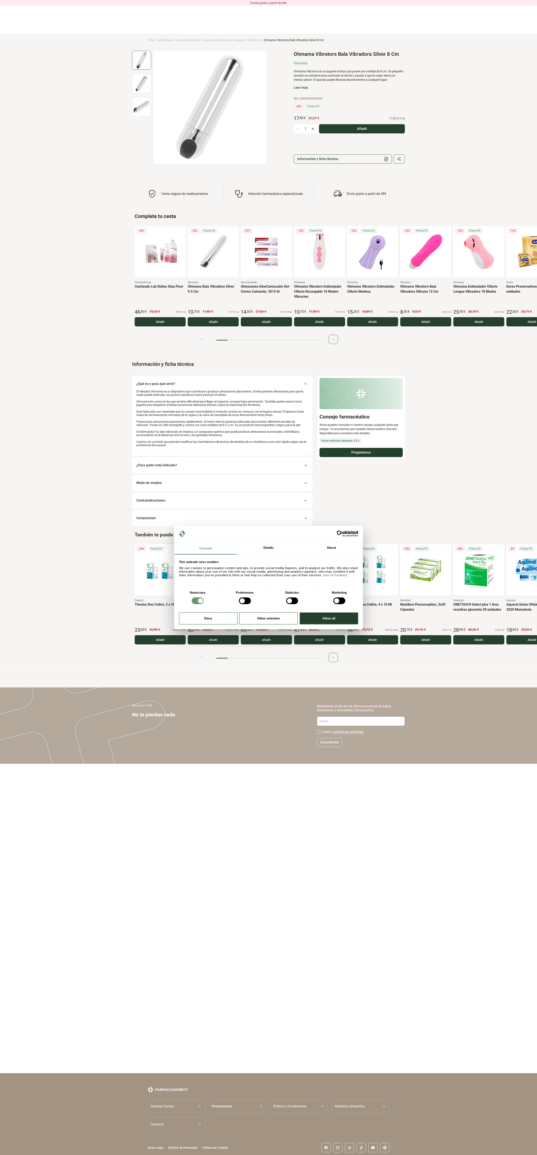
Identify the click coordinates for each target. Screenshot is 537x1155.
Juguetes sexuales (188, 40)
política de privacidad (349, 732)
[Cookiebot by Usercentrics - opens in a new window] (340, 534)
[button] (237, 1106)
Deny (208, 618)
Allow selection (268, 618)
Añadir (160, 321)
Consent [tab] (205, 548)
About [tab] (331, 547)
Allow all (328, 618)
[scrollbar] (267, 340)
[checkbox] (318, 732)
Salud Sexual (165, 40)
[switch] (245, 600)
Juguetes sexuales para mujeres (224, 40)
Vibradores (254, 40)
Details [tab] (268, 547)
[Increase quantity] (312, 128)
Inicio (151, 40)
